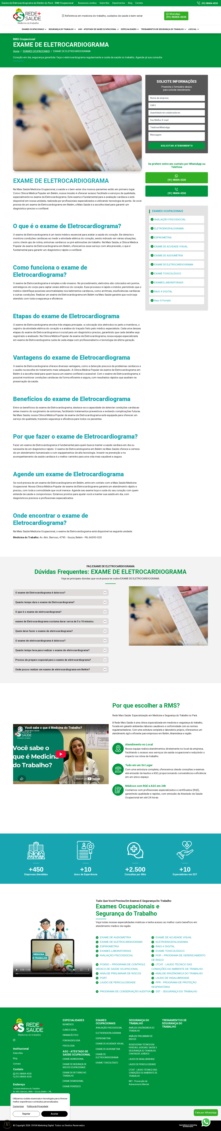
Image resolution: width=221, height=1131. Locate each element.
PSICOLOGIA (69, 1046)
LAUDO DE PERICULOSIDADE (117, 982)
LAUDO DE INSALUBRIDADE (172, 978)
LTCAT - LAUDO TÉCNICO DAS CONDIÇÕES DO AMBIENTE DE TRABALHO (177, 966)
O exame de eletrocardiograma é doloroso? (40, 640)
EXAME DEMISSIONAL (73, 1081)
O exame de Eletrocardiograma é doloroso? (40, 592)
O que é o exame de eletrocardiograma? (38, 611)
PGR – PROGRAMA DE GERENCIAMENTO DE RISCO (178, 957)
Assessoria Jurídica (87, 3)
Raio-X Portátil (162, 300)
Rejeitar (26, 1113)
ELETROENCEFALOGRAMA (169, 228)
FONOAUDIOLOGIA (71, 1040)
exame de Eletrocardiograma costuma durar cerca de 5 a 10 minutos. (54, 621)
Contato (139, 3)
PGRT (103, 978)
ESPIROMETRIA (163, 237)
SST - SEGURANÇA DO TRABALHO (176, 991)
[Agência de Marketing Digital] (188, 1125)
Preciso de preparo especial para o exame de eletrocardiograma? (53, 659)
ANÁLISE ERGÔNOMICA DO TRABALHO (179, 973)
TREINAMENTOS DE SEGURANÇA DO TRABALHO (162, 29)
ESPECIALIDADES (129, 29)
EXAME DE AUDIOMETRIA (168, 255)
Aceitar (54, 1113)
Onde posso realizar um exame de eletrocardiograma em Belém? (52, 669)
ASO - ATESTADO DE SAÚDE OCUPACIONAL (97, 29)
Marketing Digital (46, 1125)
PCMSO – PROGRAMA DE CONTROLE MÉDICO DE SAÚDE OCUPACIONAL (120, 966)
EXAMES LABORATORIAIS (168, 282)
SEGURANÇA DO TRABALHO (61, 29)
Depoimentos (118, 3)
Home (16, 51)
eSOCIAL (192, 29)
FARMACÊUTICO (70, 1035)
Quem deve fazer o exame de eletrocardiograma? (44, 631)
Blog (130, 3)
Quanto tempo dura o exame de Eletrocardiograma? (45, 602)
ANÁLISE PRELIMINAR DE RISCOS (120, 973)
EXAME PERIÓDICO (72, 1086)
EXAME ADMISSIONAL (73, 1059)
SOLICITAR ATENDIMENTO (177, 145)
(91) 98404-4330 (209, 3)
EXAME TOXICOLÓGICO (167, 273)
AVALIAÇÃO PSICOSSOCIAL (170, 219)
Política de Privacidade (37, 1106)
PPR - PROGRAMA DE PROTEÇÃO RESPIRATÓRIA (173, 984)
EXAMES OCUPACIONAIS (33, 29)
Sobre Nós (104, 3)
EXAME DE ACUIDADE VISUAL (171, 246)
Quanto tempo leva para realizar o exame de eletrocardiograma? (52, 650)
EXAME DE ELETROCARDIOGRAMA (173, 264)
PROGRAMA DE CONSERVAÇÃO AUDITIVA (125, 991)
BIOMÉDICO (68, 1024)
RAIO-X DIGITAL (163, 291)
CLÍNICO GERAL (70, 1030)
